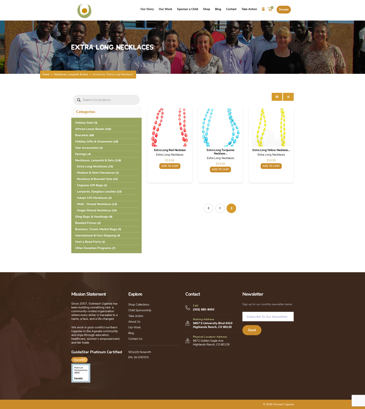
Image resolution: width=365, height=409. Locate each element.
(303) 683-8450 (203, 309)
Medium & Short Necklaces (96, 173)
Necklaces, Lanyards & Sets (71, 74)
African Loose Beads (89, 129)
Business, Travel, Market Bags (96, 229)
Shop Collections (138, 304)
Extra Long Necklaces (92, 166)
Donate (284, 9)
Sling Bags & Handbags (91, 217)
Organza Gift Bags (90, 185)
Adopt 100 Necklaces (92, 198)
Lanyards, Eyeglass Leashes (96, 191)
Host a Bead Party (88, 242)
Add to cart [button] (170, 166)
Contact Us (135, 339)
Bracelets (81, 135)
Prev (208, 208)
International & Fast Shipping (95, 235)
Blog (131, 333)
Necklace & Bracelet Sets (94, 179)
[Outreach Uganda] (84, 10)
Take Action (135, 316)
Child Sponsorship (139, 310)
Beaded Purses (86, 223)
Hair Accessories (87, 148)
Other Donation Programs (93, 248)
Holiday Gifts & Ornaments (94, 141)
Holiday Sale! (84, 123)
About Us (134, 322)
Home (45, 74)
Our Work (134, 327)
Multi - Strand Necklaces (94, 204)
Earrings (81, 154)
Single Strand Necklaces (94, 210)
